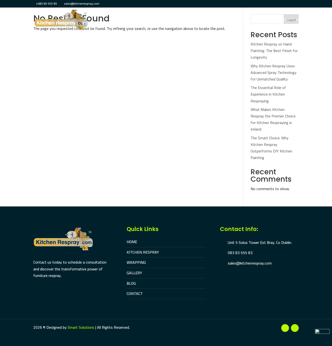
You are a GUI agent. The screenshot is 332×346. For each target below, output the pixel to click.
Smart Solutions (81, 327)
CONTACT (135, 293)
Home (115, 21)
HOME (132, 241)
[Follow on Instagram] (295, 328)
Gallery (241, 21)
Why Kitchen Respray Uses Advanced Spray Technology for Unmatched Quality (274, 72)
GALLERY (134, 272)
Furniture (202, 21)
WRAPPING (136, 262)
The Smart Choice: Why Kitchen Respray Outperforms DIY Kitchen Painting (271, 147)
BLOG (131, 283)
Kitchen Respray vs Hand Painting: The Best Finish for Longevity (274, 50)
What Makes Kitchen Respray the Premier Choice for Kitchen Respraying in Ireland (273, 119)
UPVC (222, 21)
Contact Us (288, 21)
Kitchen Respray (143, 21)
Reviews (263, 21)
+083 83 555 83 (46, 3)
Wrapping (175, 21)
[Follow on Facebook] (285, 328)
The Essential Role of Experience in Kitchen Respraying (268, 94)
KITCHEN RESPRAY (143, 252)
